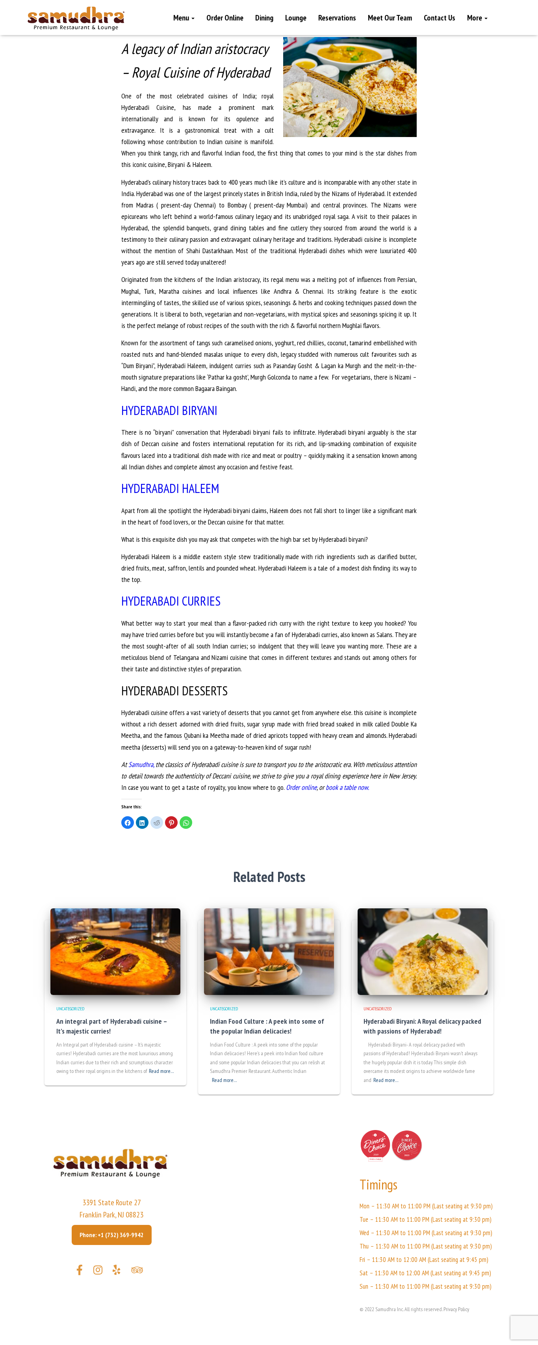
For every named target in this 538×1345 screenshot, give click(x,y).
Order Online (224, 18)
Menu (182, 18)
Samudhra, (141, 764)
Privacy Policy (456, 1309)
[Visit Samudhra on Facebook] (79, 1272)
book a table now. (348, 787)
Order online (301, 787)
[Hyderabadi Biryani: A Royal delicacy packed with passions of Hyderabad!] (423, 950)
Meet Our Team (390, 18)
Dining (264, 18)
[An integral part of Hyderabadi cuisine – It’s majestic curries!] (115, 950)
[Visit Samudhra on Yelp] (116, 1272)
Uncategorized (70, 1009)
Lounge (295, 18)
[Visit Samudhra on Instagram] (98, 1272)
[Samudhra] (76, 18)
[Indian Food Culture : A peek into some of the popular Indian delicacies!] (269, 950)
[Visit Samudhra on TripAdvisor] (137, 1272)
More (475, 18)
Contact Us (439, 18)
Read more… (161, 1071)
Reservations (337, 18)
